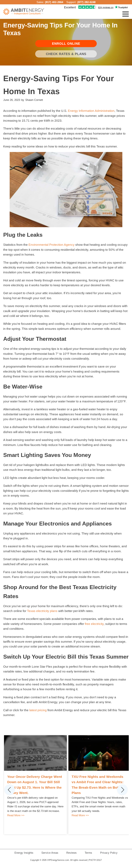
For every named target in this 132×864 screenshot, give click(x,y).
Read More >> (15, 815)
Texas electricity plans (42, 611)
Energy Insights (23, 852)
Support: (80, 2)
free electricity (94, 624)
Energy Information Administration (91, 110)
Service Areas (49, 852)
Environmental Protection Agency (51, 244)
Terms (88, 852)
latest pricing (38, 710)
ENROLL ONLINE (66, 43)
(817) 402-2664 (54, 2)
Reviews (71, 852)
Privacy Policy (109, 852)
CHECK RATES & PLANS (66, 54)
